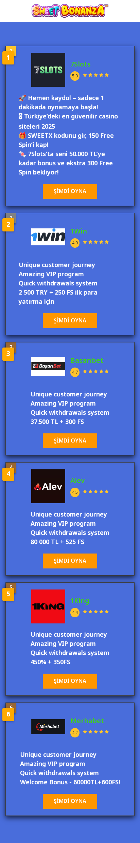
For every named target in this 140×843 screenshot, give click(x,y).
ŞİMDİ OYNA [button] (70, 191)
